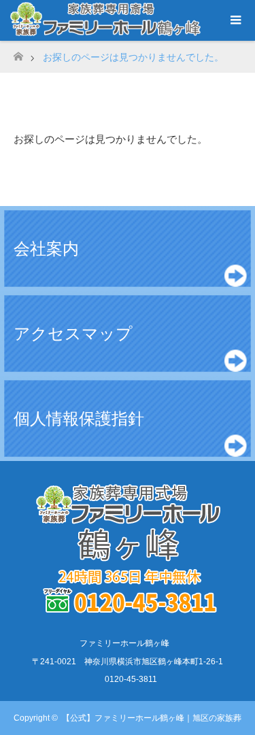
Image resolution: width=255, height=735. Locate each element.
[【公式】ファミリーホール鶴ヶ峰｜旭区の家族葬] (128, 614)
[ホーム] (18, 53)
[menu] (234, 20)
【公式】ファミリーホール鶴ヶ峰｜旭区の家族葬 (151, 718)
